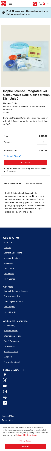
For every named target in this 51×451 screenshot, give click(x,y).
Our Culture (9, 268)
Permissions (9, 346)
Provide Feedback (12, 362)
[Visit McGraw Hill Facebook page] (5, 374)
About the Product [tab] (12, 184)
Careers (7, 248)
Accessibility (9, 325)
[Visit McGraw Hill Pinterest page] (5, 397)
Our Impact (9, 274)
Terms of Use (8, 416)
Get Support (9, 307)
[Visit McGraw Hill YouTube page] (5, 386)
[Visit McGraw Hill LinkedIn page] (5, 403)
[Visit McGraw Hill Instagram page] (5, 391)
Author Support (11, 331)
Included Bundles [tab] (34, 184)
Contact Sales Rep (12, 296)
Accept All (25, 446)
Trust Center (9, 279)
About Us (8, 242)
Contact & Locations (13, 253)
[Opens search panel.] (35, 4)
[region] (25, 437)
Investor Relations (12, 258)
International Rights (12, 336)
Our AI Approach (11, 341)
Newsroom (8, 263)
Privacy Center (8, 420)
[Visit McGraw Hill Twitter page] (5, 380)
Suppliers (8, 357)
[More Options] (48, 3)
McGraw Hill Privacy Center (26, 435)
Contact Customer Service (16, 291)
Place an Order (10, 312)
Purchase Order (11, 352)
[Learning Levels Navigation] (10, 4)
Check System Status (13, 301)
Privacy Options (25, 441)
